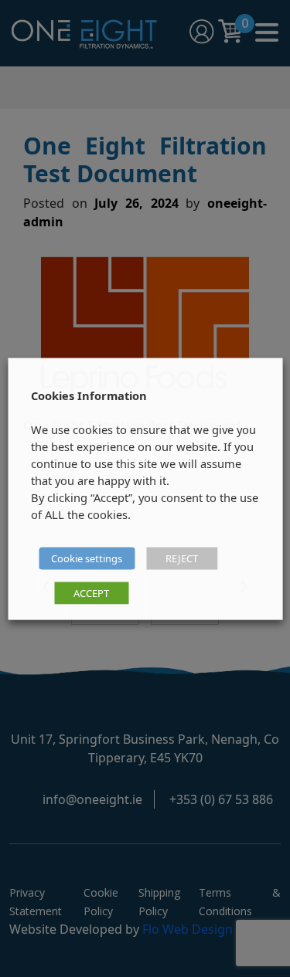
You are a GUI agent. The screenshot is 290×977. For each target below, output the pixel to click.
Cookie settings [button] (86, 558)
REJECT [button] (181, 558)
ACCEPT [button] (91, 592)
